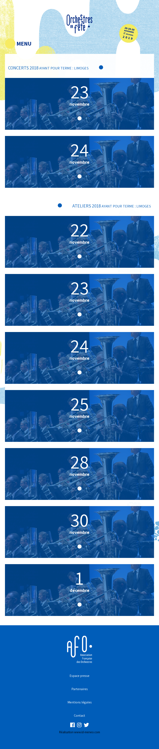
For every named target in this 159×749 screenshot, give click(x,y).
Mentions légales (79, 702)
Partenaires (79, 689)
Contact (79, 715)
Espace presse (79, 676)
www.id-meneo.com (87, 732)
